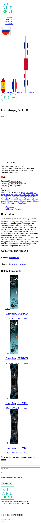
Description (9, 207)
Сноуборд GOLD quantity (10, 186)
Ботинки (4, 181)
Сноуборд (22, 203)
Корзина (4, 503)
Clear (24, 183)
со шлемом (22, 264)
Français (20, 92)
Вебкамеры (24, 501)
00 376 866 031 (6, 511)
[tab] (22, 207)
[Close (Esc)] (2, 519)
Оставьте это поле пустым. (11, 477)
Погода (4, 501)
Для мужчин (12, 203)
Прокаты (8, 19)
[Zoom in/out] (9, 519)
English (31, 92)
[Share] (4, 519)
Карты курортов (13, 501)
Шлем (4, 183)
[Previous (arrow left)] (2, 521)
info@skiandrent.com (8, 507)
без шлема (13, 264)
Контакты (9, 24)
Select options (23, 318)
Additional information (13, 209)
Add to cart (5, 190)
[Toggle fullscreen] (6, 519)
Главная (8, 17)
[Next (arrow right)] (4, 521)
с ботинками (14, 258)
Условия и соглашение (23, 503)
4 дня (23, 193)
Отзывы (8, 22)
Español (8, 92)
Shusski (3, 201)
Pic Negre (29, 193)
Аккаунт (11, 503)
